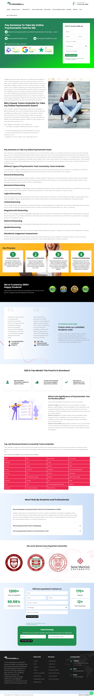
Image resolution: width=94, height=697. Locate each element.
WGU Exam (47, 9)
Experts (75, 9)
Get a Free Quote (12, 15)
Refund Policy (37, 682)
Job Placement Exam (58, 9)
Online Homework (54, 670)
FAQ (80, 9)
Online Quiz (52, 667)
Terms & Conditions (39, 673)
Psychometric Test (54, 673)
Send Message (70, 55)
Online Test (25, 9)
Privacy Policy (37, 676)
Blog (35, 670)
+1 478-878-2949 (82, 4)
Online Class (16, 9)
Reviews (68, 9)
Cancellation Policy (39, 679)
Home (8, 9)
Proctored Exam (37, 9)
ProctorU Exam (53, 676)
